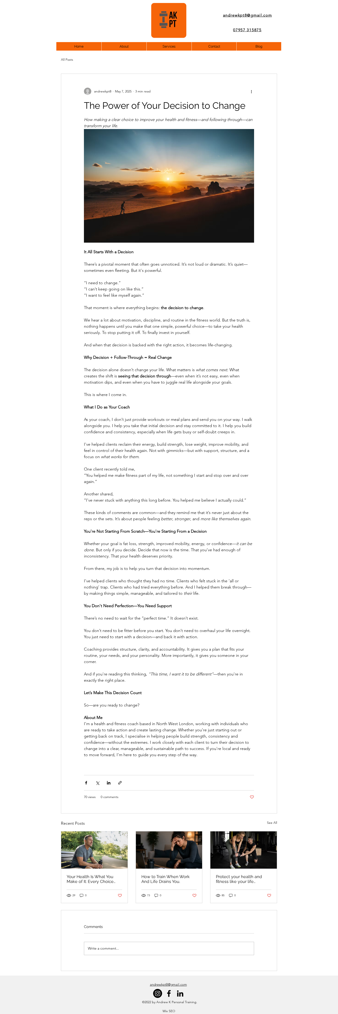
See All (272, 823)
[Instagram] (157, 993)
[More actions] (251, 91)
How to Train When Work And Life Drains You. (165, 879)
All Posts (67, 59)
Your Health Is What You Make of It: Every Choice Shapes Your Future (90, 879)
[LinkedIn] (180, 993)
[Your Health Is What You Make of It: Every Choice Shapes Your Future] (94, 850)
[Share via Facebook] (86, 783)
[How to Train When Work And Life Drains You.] (169, 850)
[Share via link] (120, 783)
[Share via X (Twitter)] (97, 783)
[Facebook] (168, 993)
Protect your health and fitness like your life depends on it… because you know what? (243, 879)
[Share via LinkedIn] (108, 783)
